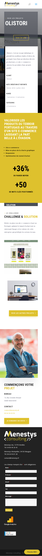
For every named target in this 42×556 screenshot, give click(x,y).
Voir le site (21, 37)
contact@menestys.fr (11, 410)
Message (8, 496)
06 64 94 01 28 (9, 413)
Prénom (8, 475)
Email (7, 482)
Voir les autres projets (22, 313)
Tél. (6, 489)
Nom (7, 468)
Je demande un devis (16, 421)
